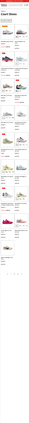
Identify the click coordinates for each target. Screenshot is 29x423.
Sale (4, 53)
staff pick (5, 26)
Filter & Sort (6, 20)
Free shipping (9, 1)
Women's (3, 11)
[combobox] (15, 5)
